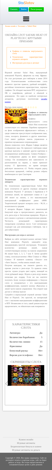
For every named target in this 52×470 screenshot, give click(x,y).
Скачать (13, 9)
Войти (23, 9)
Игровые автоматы (26, 443)
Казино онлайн (26, 439)
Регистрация (36, 9)
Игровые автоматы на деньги (26, 450)
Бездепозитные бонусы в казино (26, 446)
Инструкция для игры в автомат (25, 63)
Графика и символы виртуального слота (27, 52)
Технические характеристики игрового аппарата (27, 58)
